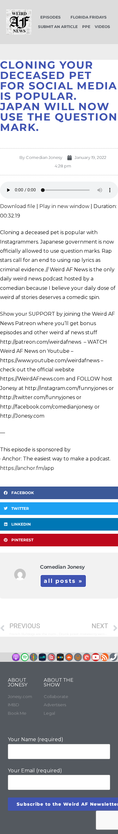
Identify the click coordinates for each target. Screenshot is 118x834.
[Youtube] (95, 657)
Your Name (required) (35, 739)
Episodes (50, 17)
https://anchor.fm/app (27, 468)
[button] (59, 493)
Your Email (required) (35, 771)
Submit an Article (58, 26)
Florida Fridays (88, 17)
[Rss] (105, 657)
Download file (17, 206)
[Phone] (113, 657)
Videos (102, 26)
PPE (86, 26)
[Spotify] (25, 657)
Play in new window (64, 206)
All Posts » (63, 581)
